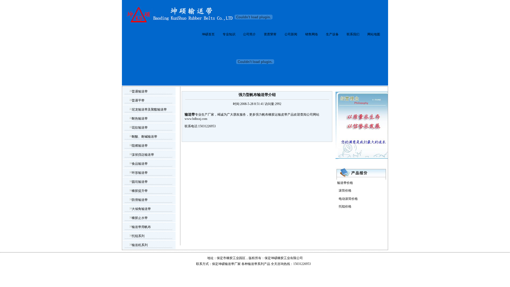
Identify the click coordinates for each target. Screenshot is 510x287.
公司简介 (249, 34)
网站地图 (373, 34)
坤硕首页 (208, 34)
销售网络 (311, 34)
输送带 (252, 264)
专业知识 (229, 34)
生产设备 (332, 34)
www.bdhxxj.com (196, 119)
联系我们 (353, 34)
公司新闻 (290, 34)
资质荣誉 (270, 34)
